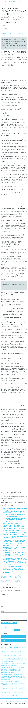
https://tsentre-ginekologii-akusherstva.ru (17, 701)
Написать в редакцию (14, 706)
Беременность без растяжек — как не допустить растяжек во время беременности (13, 664)
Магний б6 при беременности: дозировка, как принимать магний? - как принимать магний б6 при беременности (15, 548)
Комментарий (4, 594)
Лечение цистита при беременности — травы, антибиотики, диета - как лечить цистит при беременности (15, 554)
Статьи (4, 640)
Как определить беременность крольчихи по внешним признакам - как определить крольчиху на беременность (14, 519)
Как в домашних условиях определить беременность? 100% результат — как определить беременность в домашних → (21, 578)
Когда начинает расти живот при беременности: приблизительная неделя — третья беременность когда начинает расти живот (13, 688)
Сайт (2, 617)
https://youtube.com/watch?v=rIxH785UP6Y (10, 469)
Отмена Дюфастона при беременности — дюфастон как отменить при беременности (12, 652)
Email (2, 611)
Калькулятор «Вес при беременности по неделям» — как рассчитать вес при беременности (14, 648)
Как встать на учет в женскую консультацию (14, 32)
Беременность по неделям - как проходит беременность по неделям (14, 531)
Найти (17, 629)
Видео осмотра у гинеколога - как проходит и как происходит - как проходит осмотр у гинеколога (14, 542)
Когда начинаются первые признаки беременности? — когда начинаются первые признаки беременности (12, 683)
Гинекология (5, 636)
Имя (2, 606)
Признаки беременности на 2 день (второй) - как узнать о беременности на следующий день (15, 536)
